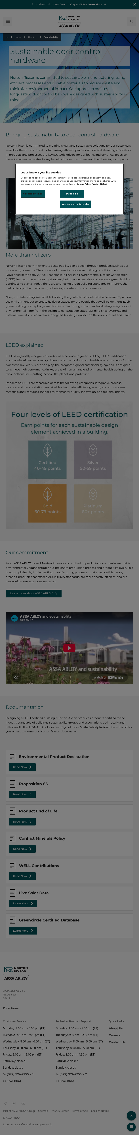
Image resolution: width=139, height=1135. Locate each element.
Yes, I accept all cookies (75, 204)
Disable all (72, 193)
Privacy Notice (99, 184)
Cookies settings (32, 193)
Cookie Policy (84, 184)
